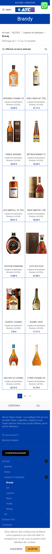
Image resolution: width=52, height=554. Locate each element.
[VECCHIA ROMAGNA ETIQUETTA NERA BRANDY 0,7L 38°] (13, 243)
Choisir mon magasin (15, 453)
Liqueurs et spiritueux (33, 32)
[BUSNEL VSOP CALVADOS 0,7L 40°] (36, 299)
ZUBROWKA (14, 405)
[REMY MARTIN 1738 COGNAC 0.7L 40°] (36, 187)
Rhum (9, 498)
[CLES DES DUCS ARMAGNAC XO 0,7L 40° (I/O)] (36, 243)
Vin (5, 514)
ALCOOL (16, 32)
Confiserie (7, 525)
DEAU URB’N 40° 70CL (36, 98)
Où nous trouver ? (10, 435)
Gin (7, 487)
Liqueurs (10, 493)
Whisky (9, 509)
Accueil (5, 32)
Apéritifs (8, 466)
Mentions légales (10, 440)
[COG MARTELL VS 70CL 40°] (13, 187)
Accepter (32, 549)
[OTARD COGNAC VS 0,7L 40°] (36, 355)
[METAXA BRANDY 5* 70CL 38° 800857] (36, 131)
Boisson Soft (8, 519)
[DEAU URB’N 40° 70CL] (36, 75)
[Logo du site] (25, 9)
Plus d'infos (16, 549)
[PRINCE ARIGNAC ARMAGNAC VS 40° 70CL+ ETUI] (13, 131)
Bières (7, 472)
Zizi (38, 405)
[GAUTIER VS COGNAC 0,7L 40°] (13, 355)
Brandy (10, 104)
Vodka (9, 503)
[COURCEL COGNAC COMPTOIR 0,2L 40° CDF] (13, 299)
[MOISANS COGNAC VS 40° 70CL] (13, 75)
